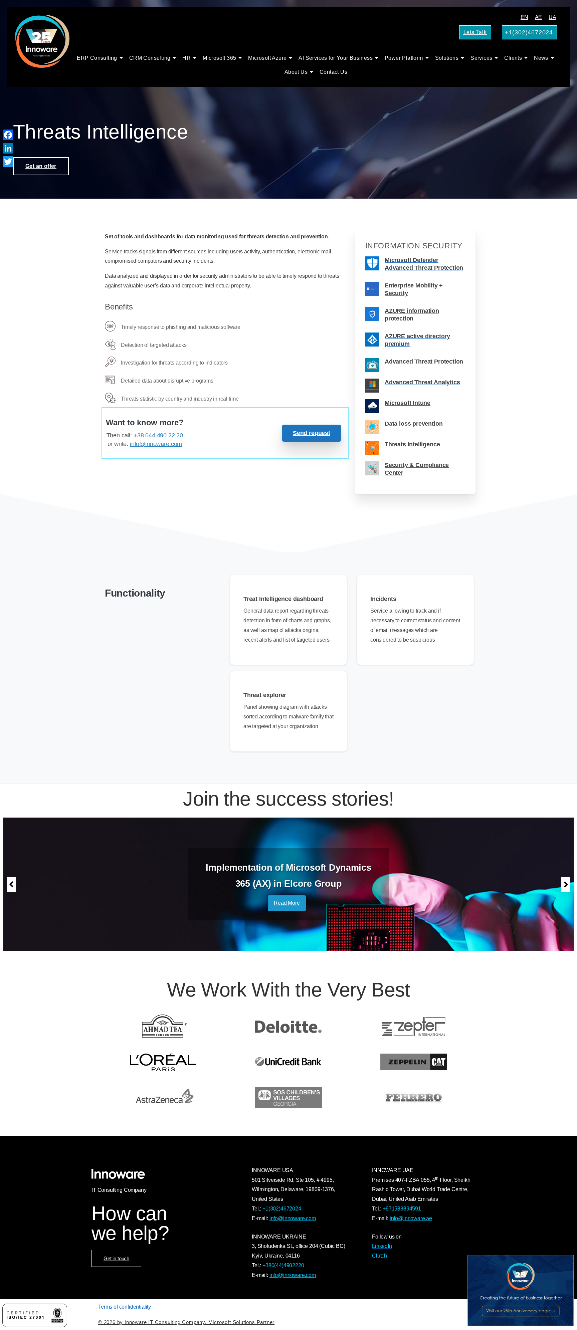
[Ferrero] (413, 1098)
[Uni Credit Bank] (288, 1062)
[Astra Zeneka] (163, 1098)
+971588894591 (402, 1208)
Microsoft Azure (267, 58)
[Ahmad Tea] (163, 1026)
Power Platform (404, 58)
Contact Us (333, 72)
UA (552, 17)
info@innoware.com (156, 444)
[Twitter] (8, 161)
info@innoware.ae (411, 1218)
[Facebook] (8, 135)
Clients (513, 58)
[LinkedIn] (8, 148)
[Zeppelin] (413, 1062)
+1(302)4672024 (281, 1208)
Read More (287, 903)
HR (186, 58)
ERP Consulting (97, 58)
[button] (11, 884)
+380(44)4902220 (283, 1265)
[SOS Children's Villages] (288, 1098)
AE (538, 17)
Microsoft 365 (219, 58)
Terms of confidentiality (124, 1307)
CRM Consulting (150, 58)
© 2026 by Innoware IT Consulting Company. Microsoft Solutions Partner (186, 1322)
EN (524, 17)
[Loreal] (163, 1062)
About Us (296, 72)
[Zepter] (413, 1026)
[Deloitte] (288, 1026)
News (541, 58)
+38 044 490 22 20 (158, 435)
